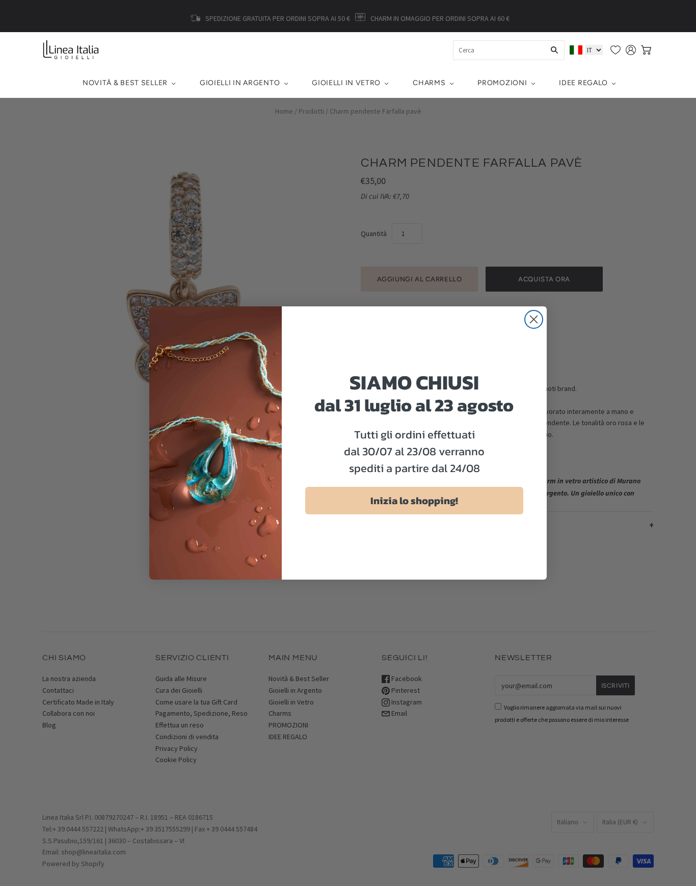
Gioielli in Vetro (346, 83)
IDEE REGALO (583, 83)
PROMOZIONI (502, 83)
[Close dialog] (534, 319)
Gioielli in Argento (240, 83)
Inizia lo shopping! (414, 500)
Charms (429, 83)
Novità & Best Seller (125, 83)
